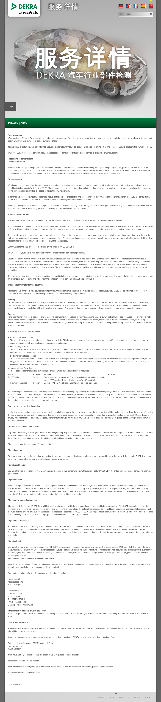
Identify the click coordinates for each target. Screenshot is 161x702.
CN (150, 6)
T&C (127, 697)
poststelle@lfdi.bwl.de (23, 605)
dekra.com (148, 697)
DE (120, 6)
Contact (101, 697)
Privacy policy (115, 697)
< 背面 (10, 106)
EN (128, 6)
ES (143, 6)
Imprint (136, 697)
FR (135, 6)
